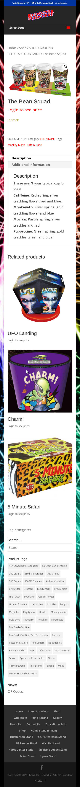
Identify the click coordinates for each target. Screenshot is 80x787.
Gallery (57, 717)
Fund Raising (40, 717)
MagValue (14, 612)
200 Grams (15, 573)
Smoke (12, 658)
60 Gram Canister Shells (54, 565)
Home (12, 48)
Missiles (43, 612)
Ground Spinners (18, 604)
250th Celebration (34, 573)
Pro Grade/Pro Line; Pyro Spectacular (28, 635)
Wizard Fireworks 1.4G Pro (23, 673)
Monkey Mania (16, 145)
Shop (22, 48)
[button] (65, 66)
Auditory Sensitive (55, 581)
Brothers (28, 588)
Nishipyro (28, 619)
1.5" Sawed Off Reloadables (23, 565)
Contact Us (33, 724)
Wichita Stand (51, 743)
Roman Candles (17, 650)
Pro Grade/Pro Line (19, 627)
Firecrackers (60, 588)
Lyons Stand (48, 756)
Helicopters (37, 604)
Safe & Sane (34, 145)
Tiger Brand (35, 665)
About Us (15, 724)
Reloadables (55, 642)
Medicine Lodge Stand (53, 749)
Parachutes (57, 619)
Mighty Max (29, 612)
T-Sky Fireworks (17, 665)
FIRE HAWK (14, 596)
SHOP (33, 48)
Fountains (29, 596)
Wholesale (20, 717)
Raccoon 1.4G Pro (18, 642)
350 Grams (53, 573)
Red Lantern (38, 642)
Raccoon (56, 635)
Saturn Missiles (62, 650)
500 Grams (15, 581)
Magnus (64, 604)
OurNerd (39, 781)
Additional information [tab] (31, 164)
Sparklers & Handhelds (32, 658)
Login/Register (19, 530)
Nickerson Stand (26, 743)
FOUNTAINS (31, 54)
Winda (61, 665)
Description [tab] (21, 158)
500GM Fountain (33, 581)
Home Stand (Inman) (44, 730)
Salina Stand (27, 756)
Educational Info (55, 724)
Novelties (42, 619)
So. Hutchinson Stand (52, 737)
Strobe (51, 658)
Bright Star (14, 588)
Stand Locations (38, 711)
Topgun (50, 665)
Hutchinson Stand (21, 737)
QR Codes (15, 691)
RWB (32, 650)
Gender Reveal (46, 596)
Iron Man (51, 604)
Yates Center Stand (21, 749)
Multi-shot (14, 619)
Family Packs (43, 588)
